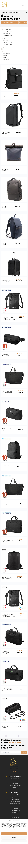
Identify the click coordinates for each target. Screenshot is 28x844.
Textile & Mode (15, 805)
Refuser (14, 837)
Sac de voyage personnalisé (9, 31)
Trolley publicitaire (7, 33)
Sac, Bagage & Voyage (15, 803)
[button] (26, 820)
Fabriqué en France (7, 44)
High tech (15, 806)
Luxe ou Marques (15, 794)
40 (17, 736)
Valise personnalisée (7, 35)
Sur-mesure (15, 781)
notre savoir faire (15, 776)
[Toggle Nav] (16, 5)
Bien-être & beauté (15, 817)
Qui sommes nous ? (15, 778)
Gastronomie (15, 812)
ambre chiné (6, 59)
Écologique (5, 40)
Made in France (15, 797)
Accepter (14, 834)
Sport (15, 814)
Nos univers (14, 792)
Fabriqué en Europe (7, 42)
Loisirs (15, 815)
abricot (4, 49)
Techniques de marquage (15, 785)
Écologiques (15, 796)
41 (19, 736)
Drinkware (15, 808)
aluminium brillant (7, 53)
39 (14, 736)
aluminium (5, 51)
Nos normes (15, 783)
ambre (4, 57)
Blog (15, 780)
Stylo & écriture (15, 799)
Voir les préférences (14, 841)
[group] (9, 22)
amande (5, 55)
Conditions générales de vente (15, 789)
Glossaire (15, 787)
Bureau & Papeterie (15, 801)
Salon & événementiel (15, 810)
